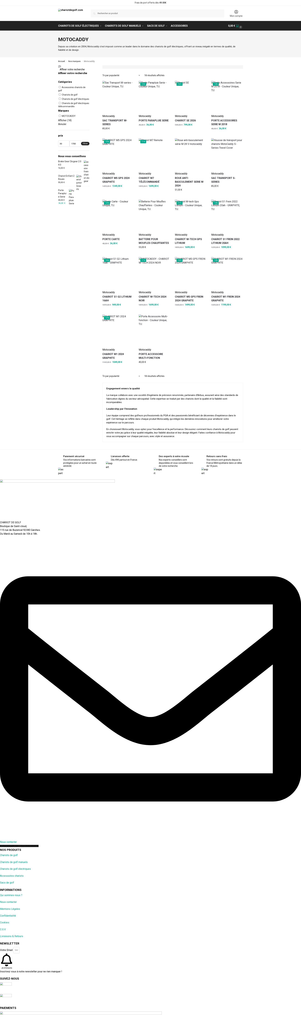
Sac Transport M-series (114, 122)
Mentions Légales (10, 908)
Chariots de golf (70, 94)
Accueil (61, 61)
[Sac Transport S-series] (227, 154)
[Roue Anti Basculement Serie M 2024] (191, 154)
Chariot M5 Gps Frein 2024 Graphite (189, 298)
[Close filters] (90, 67)
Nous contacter (8, 901)
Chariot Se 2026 (185, 120)
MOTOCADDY (69, 116)
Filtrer (85, 143)
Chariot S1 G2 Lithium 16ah (116, 298)
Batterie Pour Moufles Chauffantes (154, 241)
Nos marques (74, 61)
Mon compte (236, 16)
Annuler (62, 124)
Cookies (4, 922)
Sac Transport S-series (223, 180)
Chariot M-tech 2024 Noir (152, 298)
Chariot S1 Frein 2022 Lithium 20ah (225, 241)
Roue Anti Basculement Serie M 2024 (189, 182)
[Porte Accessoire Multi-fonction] (154, 330)
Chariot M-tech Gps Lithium (188, 241)
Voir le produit (109, 128)
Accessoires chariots (12, 875)
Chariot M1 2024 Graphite (113, 356)
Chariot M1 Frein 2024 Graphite (225, 298)
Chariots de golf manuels (14, 862)
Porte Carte (111, 239)
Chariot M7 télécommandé (149, 180)
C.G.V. (3, 929)
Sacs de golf (7, 882)
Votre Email (6, 949)
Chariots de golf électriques (75, 99)
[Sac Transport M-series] (118, 96)
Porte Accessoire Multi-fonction (151, 356)
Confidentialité (8, 915)
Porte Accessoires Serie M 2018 (224, 122)
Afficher (65, 120)
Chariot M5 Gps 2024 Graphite (116, 180)
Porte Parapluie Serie (154, 120)
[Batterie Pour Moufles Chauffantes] (154, 215)
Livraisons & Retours (11, 936)
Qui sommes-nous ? (11, 895)
